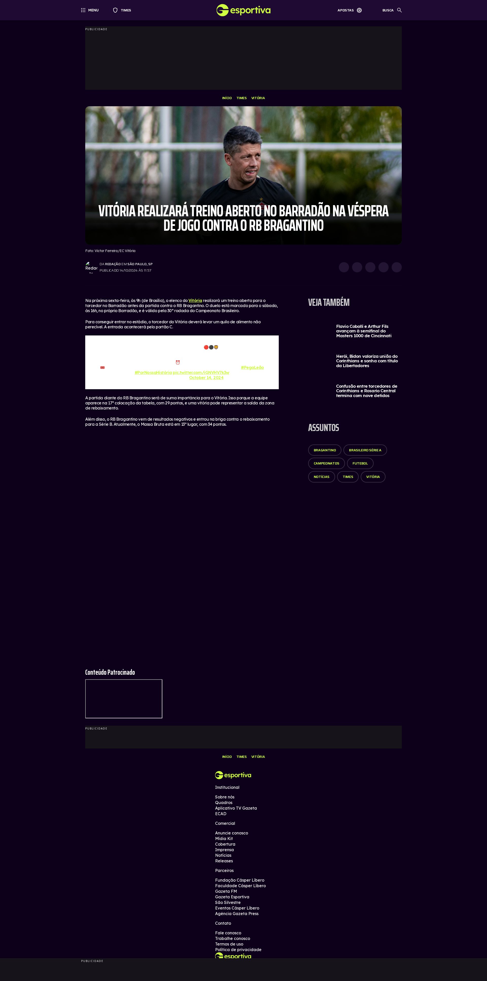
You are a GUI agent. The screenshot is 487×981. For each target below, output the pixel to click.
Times (123, 10)
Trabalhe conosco (232, 938)
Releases (224, 860)
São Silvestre (228, 902)
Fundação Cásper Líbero (239, 880)
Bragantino (325, 450)
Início (227, 98)
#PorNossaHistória (153, 372)
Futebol (360, 463)
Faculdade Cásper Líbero (240, 885)
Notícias (321, 476)
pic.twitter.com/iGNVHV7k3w (201, 372)
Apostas (346, 10)
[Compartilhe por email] (397, 267)
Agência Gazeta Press (236, 913)
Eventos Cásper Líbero (237, 908)
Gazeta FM (226, 891)
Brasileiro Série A (365, 450)
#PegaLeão (252, 367)
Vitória (258, 98)
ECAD (220, 813)
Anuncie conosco (231, 832)
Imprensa (224, 849)
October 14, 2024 (206, 377)
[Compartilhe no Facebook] (383, 267)
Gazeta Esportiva (232, 896)
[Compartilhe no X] (370, 267)
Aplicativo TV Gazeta (236, 808)
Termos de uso (229, 944)
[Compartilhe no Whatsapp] (357, 267)
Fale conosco (228, 932)
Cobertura (225, 844)
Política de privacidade (238, 949)
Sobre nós (224, 796)
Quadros (223, 802)
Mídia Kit (224, 838)
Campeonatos (326, 463)
